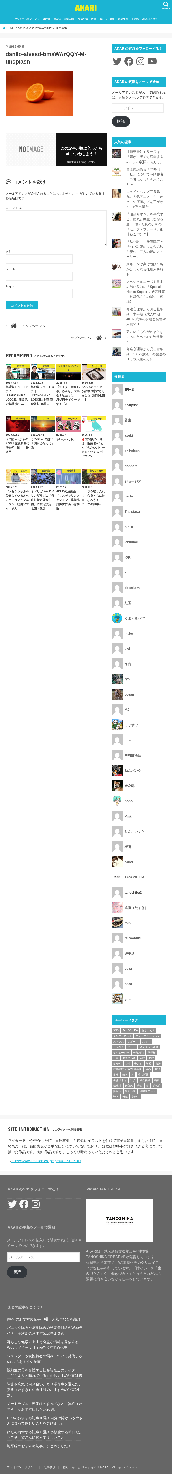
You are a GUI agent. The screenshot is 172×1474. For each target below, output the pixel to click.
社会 (133, 1080)
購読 (121, 121)
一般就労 (138, 1052)
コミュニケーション (148, 1036)
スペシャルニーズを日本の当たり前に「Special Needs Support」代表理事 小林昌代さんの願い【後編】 (145, 291)
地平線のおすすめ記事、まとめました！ (39, 1446)
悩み (148, 1069)
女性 (127, 1063)
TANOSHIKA (130, 1030)
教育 (93, 19)
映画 (125, 1074)
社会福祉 (145, 1080)
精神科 (117, 1085)
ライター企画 (121, 1052)
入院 (142, 1058)
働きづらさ (129, 1058)
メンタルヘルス (149, 1047)
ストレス (118, 1041)
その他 (135, 19)
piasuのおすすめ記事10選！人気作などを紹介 (44, 1319)
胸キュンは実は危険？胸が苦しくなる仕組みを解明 (144, 269)
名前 (9, 252)
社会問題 (123, 19)
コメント (14, 208)
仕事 (115, 1058)
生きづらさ (120, 1080)
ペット (132, 1047)
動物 (151, 1058)
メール (10, 269)
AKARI (86, 7)
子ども (138, 1063)
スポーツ (133, 1041)
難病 (115, 1096)
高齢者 (135, 1096)
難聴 (125, 1096)
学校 (148, 1063)
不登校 (152, 1052)
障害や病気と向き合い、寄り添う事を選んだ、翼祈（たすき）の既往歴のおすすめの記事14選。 (44, 1389)
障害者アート (148, 1091)
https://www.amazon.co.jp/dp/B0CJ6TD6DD (46, 1161)
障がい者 (130, 1091)
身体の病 (83, 19)
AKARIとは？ (149, 19)
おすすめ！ (148, 1030)
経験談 (129, 1085)
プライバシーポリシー (21, 1467)
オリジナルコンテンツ (27, 19)
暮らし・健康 (107, 19)
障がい (57, 19)
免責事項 (49, 1467)
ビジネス (118, 1047)
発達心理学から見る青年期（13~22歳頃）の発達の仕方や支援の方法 (146, 354)
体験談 (46, 19)
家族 (158, 1063)
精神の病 (69, 19)
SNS (116, 1030)
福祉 (156, 1080)
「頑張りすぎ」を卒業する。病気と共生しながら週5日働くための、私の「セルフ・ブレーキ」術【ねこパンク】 (144, 224)
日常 (115, 1074)
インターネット (122, 1036)
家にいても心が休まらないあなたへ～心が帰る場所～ (144, 336)
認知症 (157, 1085)
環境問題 (143, 1074)
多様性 (117, 1063)
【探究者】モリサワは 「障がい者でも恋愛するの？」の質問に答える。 (144, 157)
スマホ (146, 1041)
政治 (157, 1069)
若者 (139, 1085)
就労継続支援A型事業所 (127, 1069)
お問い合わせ (71, 1467)
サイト (10, 286)
